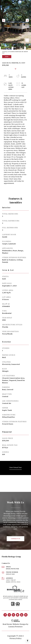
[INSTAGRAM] (9, 615)
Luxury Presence (15, 627)
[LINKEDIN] (13, 615)
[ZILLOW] (21, 615)
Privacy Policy (15, 638)
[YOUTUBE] (17, 615)
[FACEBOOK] (5, 615)
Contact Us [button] (15, 538)
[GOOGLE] (26, 615)
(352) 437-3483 (10, 574)
